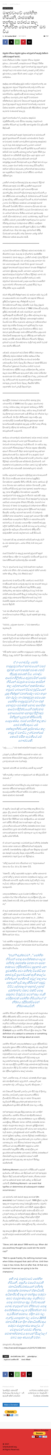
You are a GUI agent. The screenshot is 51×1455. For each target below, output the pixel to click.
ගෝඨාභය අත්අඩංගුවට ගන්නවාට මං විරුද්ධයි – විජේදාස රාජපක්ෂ (38, 1393)
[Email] (29, 42)
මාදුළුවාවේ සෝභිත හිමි (11, 1359)
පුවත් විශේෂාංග (15, 4)
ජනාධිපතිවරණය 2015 (18, 1356)
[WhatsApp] (17, 42)
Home (5, 4)
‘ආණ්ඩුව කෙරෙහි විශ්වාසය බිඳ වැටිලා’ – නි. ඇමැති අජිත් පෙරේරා (13, 1393)
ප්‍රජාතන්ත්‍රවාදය (32, 1356)
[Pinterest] (23, 42)
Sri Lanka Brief (10, 36)
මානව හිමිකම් (25, 1359)
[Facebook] (5, 42)
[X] (11, 42)
